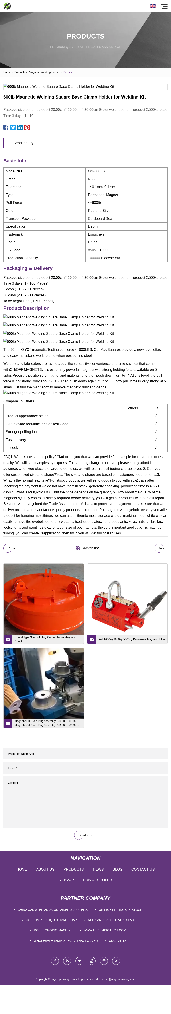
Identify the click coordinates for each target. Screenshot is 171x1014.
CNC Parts (117, 940)
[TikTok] (116, 961)
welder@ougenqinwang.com (117, 979)
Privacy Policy (98, 880)
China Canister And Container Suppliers (53, 909)
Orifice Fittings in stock (120, 909)
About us (45, 869)
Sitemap (66, 880)
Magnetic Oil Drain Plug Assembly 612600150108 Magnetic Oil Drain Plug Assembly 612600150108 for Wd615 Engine (47, 724)
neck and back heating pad (111, 920)
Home (7, 72)
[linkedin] (67, 961)
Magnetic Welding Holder (44, 72)
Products (19, 72)
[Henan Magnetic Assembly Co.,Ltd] (7, 6)
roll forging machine (53, 930)
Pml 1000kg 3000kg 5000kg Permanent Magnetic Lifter (131, 639)
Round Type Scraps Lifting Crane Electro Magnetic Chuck (45, 639)
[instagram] (104, 961)
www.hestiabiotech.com (105, 930)
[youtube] (92, 961)
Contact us (143, 869)
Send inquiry (23, 143)
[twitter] (79, 961)
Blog (117, 869)
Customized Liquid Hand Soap (51, 920)
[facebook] (55, 961)
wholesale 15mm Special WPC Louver (66, 940)
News (98, 869)
